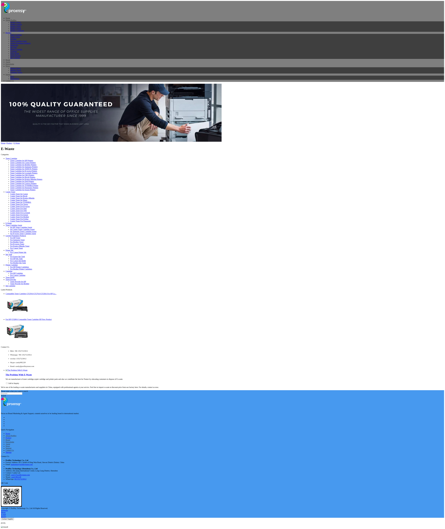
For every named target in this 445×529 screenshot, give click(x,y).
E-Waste (13, 39)
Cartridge (13, 52)
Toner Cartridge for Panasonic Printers (24, 188)
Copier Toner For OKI (18, 211)
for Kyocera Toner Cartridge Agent (23, 234)
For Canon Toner (16, 248)
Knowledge (10, 64)
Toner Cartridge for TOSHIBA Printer (24, 186)
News (8, 66)
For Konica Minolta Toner (19, 246)
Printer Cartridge (16, 49)
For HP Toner (15, 238)
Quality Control (16, 24)
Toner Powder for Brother (19, 284)
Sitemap (8, 452)
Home (8, 18)
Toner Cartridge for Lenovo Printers (23, 183)
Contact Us (10, 81)
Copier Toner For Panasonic (20, 221)
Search (3, 396)
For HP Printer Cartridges (19, 267)
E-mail (3, 515)
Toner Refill (14, 54)
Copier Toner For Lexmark (20, 213)
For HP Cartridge (16, 273)
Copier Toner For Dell (18, 209)
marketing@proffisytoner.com (22, 464)
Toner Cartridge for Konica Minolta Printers (26, 179)
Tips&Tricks (14, 79)
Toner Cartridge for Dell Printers (22, 181)
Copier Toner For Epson (19, 215)
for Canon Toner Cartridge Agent (22, 229)
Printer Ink (14, 45)
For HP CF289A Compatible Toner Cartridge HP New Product (29, 319)
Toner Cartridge (16, 35)
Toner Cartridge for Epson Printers (22, 190)
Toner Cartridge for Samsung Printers (24, 167)
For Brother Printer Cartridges (21, 269)
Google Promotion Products (20, 43)
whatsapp (4, 510)
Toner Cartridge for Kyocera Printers (23, 171)
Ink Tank (13, 47)
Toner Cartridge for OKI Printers (22, 175)
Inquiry (3, 517)
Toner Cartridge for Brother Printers (23, 165)
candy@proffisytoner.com (20, 475)
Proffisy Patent (15, 29)
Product (8, 33)
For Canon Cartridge (17, 275)
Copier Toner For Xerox (19, 204)
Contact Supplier (7, 519)
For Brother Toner (17, 242)
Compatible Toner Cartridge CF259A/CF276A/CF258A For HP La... (31, 294)
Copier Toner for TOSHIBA (20, 202)
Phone (3, 512)
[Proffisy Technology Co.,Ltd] (15, 14)
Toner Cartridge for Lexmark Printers (23, 173)
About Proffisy (11, 20)
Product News (15, 68)
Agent (8, 62)
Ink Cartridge (15, 58)
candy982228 (16, 477)
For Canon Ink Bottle (18, 261)
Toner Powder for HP (18, 282)
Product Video (15, 26)
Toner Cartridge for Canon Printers (23, 163)
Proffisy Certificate (17, 31)
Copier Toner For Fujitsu (19, 219)
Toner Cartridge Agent (18, 41)
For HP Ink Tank (16, 259)
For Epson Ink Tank (17, 257)
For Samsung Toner (17, 240)
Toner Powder (15, 56)
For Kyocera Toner (17, 244)
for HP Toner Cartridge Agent (21, 227)
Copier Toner (15, 37)
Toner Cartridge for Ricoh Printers (22, 177)
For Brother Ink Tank (18, 263)
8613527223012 (20, 479)
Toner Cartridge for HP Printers (21, 161)
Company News (16, 72)
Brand (8, 60)
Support (8, 74)
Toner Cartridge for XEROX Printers (23, 169)
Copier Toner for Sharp (18, 200)
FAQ (12, 77)
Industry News (15, 70)
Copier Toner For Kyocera (20, 206)
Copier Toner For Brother (19, 217)
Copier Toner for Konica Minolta (22, 198)
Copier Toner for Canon (19, 194)
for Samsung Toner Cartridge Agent (23, 231)
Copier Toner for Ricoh (18, 196)
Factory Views (15, 22)
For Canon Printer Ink (18, 252)
